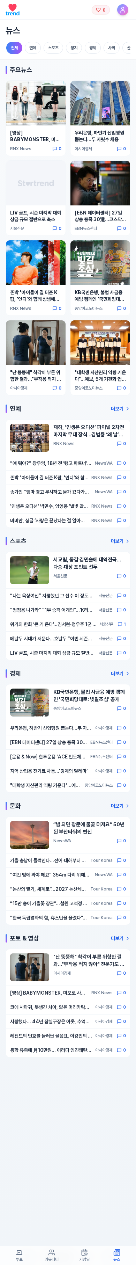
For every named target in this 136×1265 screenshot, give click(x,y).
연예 (32, 47)
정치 (73, 47)
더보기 (117, 409)
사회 (111, 47)
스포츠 (53, 47)
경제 (92, 47)
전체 (14, 48)
